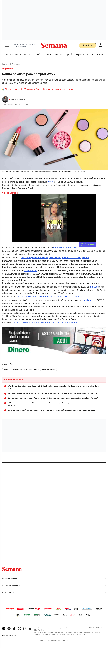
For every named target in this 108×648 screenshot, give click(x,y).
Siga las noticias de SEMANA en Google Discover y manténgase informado (40, 89)
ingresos (94, 286)
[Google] (3, 628)
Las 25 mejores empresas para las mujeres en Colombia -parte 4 (55, 257)
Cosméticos (17, 369)
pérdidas (88, 300)
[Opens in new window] (9, 628)
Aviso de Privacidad (12, 636)
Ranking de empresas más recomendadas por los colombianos (45, 322)
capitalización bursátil (64, 247)
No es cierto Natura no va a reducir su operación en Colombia (49, 296)
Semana (5, 64)
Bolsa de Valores (48, 369)
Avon (50, 182)
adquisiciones (31, 369)
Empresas (16, 64)
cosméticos (30, 270)
